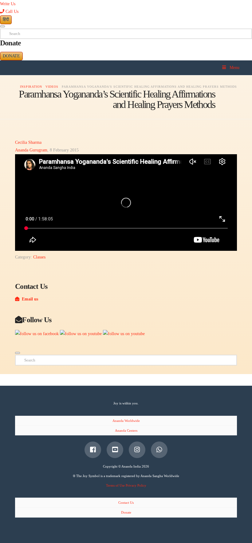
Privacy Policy (136, 485)
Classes (39, 257)
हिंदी (6, 19)
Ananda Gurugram (31, 150)
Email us (28, 299)
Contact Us (126, 502)
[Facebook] (93, 450)
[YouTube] (115, 450)
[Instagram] (137, 450)
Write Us (7, 4)
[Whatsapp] (159, 450)
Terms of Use (115, 485)
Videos (51, 86)
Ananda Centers (126, 430)
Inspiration (31, 86)
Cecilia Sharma (28, 142)
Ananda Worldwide (126, 421)
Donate (11, 56)
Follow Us (36, 319)
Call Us (11, 11)
